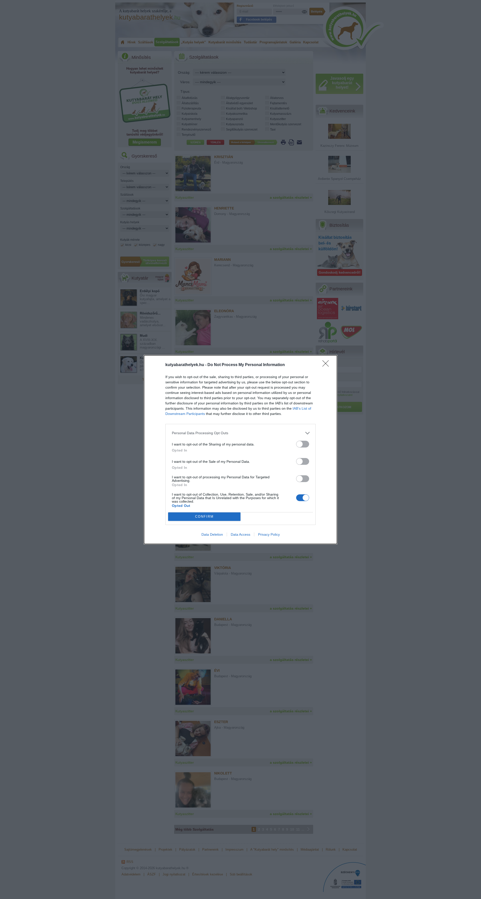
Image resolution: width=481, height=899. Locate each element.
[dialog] (240, 449)
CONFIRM (204, 516)
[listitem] (240, 433)
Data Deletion (212, 534)
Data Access (240, 534)
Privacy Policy (269, 534)
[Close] (327, 365)
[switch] (302, 444)
